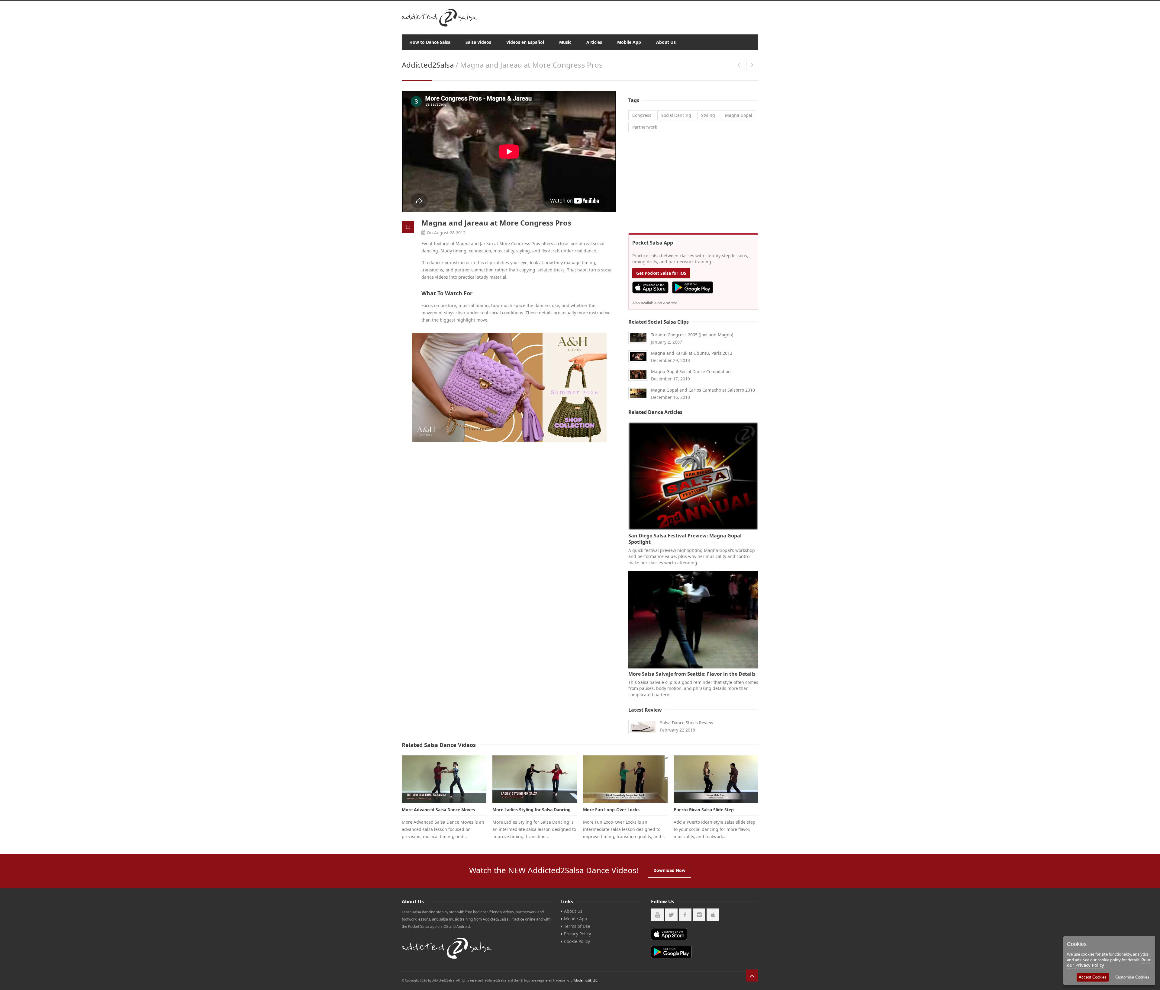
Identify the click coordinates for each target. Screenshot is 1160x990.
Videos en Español (525, 42)
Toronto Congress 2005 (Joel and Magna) (692, 335)
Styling (708, 115)
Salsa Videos (478, 42)
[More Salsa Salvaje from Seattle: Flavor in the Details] (693, 620)
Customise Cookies (1132, 977)
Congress (641, 115)
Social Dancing (676, 115)
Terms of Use (577, 926)
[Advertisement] (693, 183)
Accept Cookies (1093, 977)
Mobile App (629, 42)
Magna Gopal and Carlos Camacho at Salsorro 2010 (703, 390)
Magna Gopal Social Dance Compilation (691, 371)
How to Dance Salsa (429, 42)
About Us (666, 42)
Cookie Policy (577, 941)
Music (565, 42)
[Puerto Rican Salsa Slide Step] (716, 779)
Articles (594, 42)
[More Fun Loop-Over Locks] (625, 779)
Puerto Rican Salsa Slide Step (704, 809)
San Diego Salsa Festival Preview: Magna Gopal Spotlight (685, 539)
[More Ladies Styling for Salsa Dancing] (534, 779)
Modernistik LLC (585, 980)
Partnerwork (644, 127)
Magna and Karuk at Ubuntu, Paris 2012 (691, 353)
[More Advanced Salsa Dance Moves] (444, 779)
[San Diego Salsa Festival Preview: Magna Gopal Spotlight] (693, 476)
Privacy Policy (577, 934)
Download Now (669, 870)
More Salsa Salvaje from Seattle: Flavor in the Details (692, 674)
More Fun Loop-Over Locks (611, 809)
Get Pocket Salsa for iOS (661, 273)
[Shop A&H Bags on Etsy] (509, 387)
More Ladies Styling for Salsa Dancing (531, 809)
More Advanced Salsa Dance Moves (438, 809)
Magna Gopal (738, 115)
